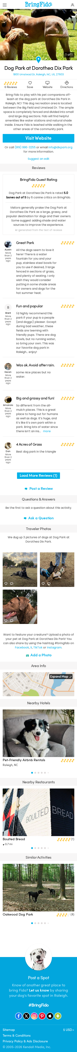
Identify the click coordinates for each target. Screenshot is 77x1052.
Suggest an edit (38, 159)
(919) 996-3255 (25, 147)
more (47, 431)
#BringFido (38, 1005)
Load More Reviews (38, 475)
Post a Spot (38, 977)
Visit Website (38, 138)
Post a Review (40, 488)
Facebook (22, 647)
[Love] (6, 583)
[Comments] (11, 583)
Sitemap (9, 1030)
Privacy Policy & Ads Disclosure (25, 1041)
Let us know (39, 990)
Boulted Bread (14, 839)
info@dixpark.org (60, 147)
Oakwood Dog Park (18, 914)
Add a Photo (41, 655)
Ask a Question (41, 518)
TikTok (37, 647)
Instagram (54, 647)
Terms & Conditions (17, 1036)
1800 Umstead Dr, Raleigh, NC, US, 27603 (38, 74)
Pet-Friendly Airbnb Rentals (24, 760)
